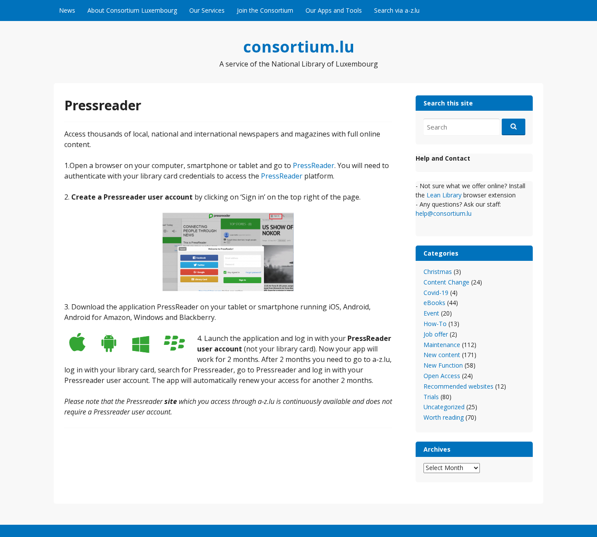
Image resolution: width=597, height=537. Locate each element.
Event (431, 313)
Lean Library (445, 195)
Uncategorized (444, 407)
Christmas (437, 271)
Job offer (435, 334)
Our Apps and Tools (333, 10)
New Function (443, 365)
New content (441, 355)
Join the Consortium (265, 10)
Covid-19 (435, 292)
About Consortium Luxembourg (132, 10)
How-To (435, 323)
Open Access (441, 376)
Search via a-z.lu (397, 10)
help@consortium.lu (444, 213)
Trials (431, 397)
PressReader (313, 165)
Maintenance (441, 344)
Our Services (207, 10)
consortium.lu (298, 46)
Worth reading (443, 417)
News (67, 10)
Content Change (446, 282)
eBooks (434, 302)
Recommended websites (458, 386)
